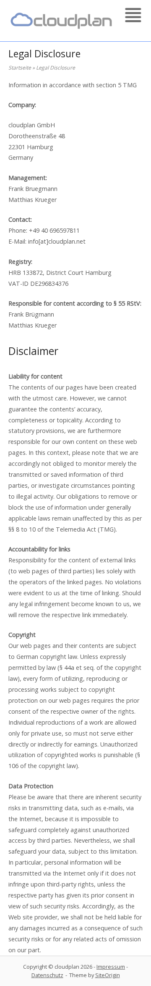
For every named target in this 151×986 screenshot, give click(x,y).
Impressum (110, 966)
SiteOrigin (107, 975)
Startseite (19, 67)
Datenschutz (47, 975)
